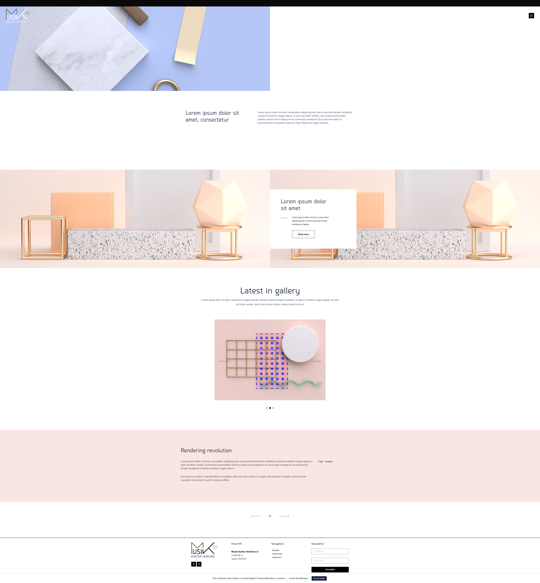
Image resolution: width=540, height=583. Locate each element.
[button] (266, 408)
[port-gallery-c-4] (270, 359)
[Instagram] (199, 564)
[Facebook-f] (193, 564)
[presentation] (224, 361)
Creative (329, 461)
